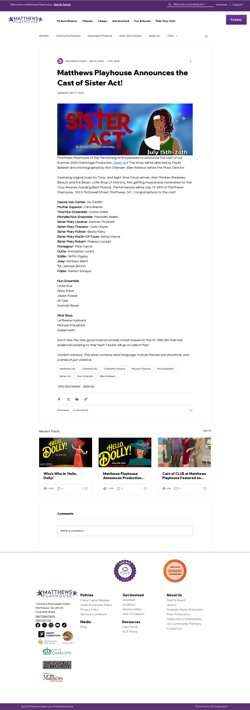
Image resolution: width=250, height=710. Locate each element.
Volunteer (222, 4)
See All (207, 430)
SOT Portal (129, 631)
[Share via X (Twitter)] (68, 399)
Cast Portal (129, 627)
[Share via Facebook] (59, 399)
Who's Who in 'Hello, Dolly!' (60, 476)
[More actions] (190, 61)
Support (238, 4)
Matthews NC (68, 369)
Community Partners (68, 36)
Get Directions (45, 616)
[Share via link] (86, 399)
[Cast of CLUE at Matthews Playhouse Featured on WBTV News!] (184, 452)
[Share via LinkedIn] (77, 399)
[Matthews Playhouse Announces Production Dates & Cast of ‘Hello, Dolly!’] (125, 452)
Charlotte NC (90, 369)
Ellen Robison (107, 376)
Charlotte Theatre (114, 369)
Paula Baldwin (165, 369)
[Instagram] (51, 625)
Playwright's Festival (100, 36)
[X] (44, 625)
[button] (67, 20)
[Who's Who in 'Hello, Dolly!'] (65, 452)
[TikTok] (64, 625)
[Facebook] (38, 625)
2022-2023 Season (130, 36)
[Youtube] (57, 625)
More (171, 36)
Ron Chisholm (85, 376)
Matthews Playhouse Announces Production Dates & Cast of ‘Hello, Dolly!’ (122, 476)
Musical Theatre (141, 369)
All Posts (44, 36)
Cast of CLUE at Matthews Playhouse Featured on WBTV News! (184, 476)
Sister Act (154, 36)
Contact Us (43, 620)
